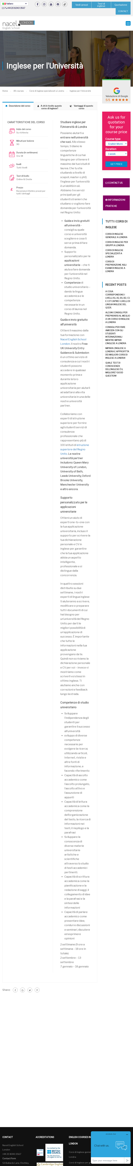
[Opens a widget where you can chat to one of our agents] (111, 1147)
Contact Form (9, 1158)
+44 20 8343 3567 (16, 8)
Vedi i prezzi (81, 4)
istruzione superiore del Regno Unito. (74, 449)
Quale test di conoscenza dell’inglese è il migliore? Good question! (114, 369)
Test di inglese (101, 4)
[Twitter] (29, 990)
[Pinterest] (37, 990)
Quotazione (121, 4)
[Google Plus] (22, 990)
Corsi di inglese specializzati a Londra (114, 253)
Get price (116, 164)
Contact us (115, 182)
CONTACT (123, 11)
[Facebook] (15, 990)
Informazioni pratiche (115, 202)
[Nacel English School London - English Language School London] (18, 25)
